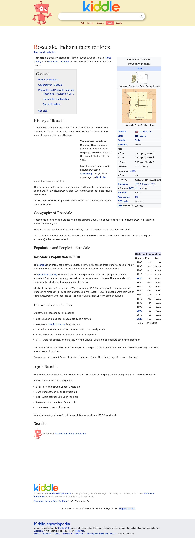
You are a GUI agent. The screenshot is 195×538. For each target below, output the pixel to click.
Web (82, 23)
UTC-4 (138, 188)
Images (90, 23)
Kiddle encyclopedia (60, 493)
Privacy (66, 533)
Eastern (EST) (148, 183)
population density (47, 274)
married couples (57, 324)
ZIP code (122, 192)
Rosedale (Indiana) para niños (70, 433)
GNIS (120, 205)
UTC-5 (138, 183)
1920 (139, 278)
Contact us (78, 533)
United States (145, 131)
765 (136, 196)
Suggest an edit (127, 508)
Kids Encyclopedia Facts (45, 51)
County (121, 140)
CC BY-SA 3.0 (64, 527)
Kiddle (37, 533)
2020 (132, 170)
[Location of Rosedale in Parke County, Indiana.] (139, 77)
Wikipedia (38, 530)
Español (119, 23)
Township (122, 144)
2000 (139, 310)
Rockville (101, 177)
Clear (135, 16)
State (120, 135)
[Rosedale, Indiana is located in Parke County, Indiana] (139, 105)
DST (131, 188)
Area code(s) (124, 196)
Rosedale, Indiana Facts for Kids (50, 501)
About (57, 533)
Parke (137, 140)
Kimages (100, 23)
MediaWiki (79, 530)
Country (122, 131)
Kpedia (110, 23)
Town (139, 68)
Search (141, 16)
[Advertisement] (97, 34)
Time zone (123, 183)
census (42, 264)
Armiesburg (86, 173)
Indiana (142, 135)
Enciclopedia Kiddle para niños (101, 533)
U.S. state (53, 61)
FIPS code (123, 201)
